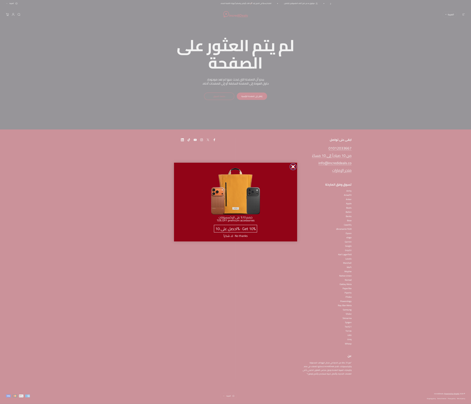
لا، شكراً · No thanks (235, 235)
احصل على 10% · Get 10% (235, 228)
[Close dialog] (293, 167)
